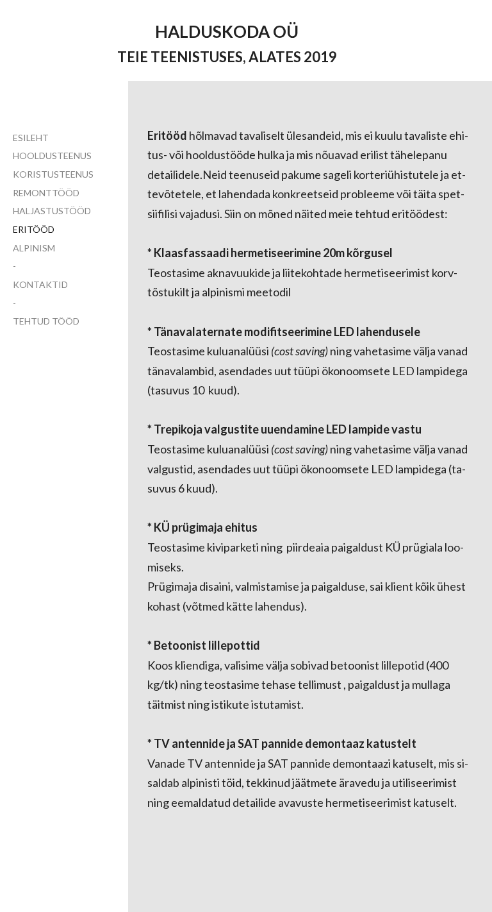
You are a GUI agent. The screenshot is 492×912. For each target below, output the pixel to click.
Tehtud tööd (46, 321)
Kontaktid (40, 284)
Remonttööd (46, 192)
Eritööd (33, 229)
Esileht (31, 137)
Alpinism (34, 247)
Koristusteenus (53, 174)
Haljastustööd (52, 210)
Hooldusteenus (52, 155)
